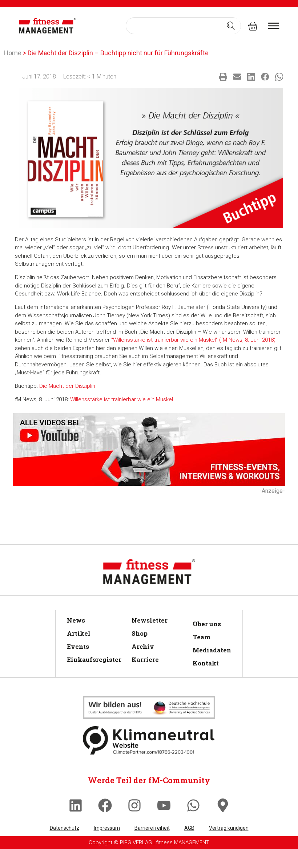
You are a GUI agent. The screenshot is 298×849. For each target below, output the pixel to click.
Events (78, 646)
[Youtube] (164, 805)
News (76, 620)
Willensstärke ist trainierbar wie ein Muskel (121, 399)
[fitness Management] (47, 25)
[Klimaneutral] (149, 707)
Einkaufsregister (92, 659)
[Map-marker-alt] (223, 805)
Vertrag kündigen (229, 828)
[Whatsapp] (193, 805)
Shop (140, 633)
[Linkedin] (75, 805)
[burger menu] (274, 26)
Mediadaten (211, 650)
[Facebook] (105, 805)
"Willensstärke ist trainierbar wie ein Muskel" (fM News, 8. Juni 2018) (193, 340)
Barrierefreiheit (152, 828)
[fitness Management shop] (252, 26)
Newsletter (150, 620)
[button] (223, 77)
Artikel (78, 633)
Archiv (143, 646)
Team (201, 637)
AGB (189, 828)
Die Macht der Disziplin (67, 386)
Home (12, 53)
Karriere (145, 659)
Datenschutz (64, 828)
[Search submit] (231, 26)
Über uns (207, 624)
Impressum (107, 828)
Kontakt (206, 663)
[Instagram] (134, 805)
